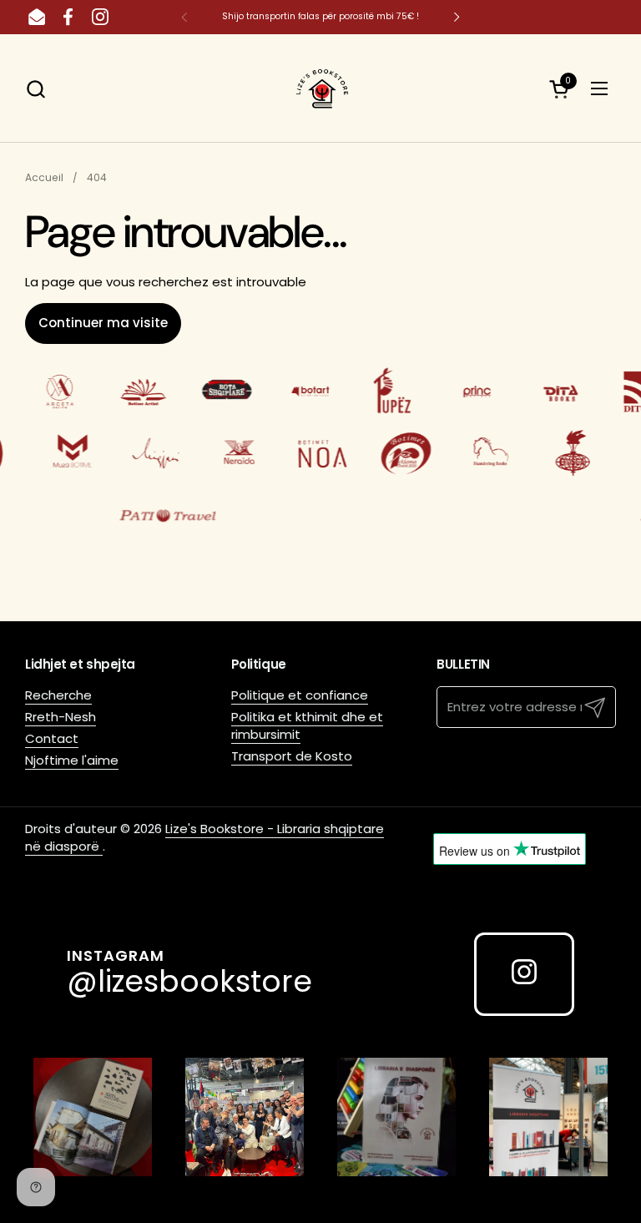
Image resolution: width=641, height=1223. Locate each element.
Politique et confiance (299, 695)
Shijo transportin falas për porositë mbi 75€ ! (320, 16)
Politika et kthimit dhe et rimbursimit (307, 725)
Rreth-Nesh (60, 716)
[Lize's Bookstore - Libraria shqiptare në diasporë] (320, 88)
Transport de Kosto (291, 756)
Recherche (58, 695)
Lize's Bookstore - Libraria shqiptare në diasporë (204, 837)
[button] (35, 88)
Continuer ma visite (103, 322)
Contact (51, 738)
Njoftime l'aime (72, 760)
